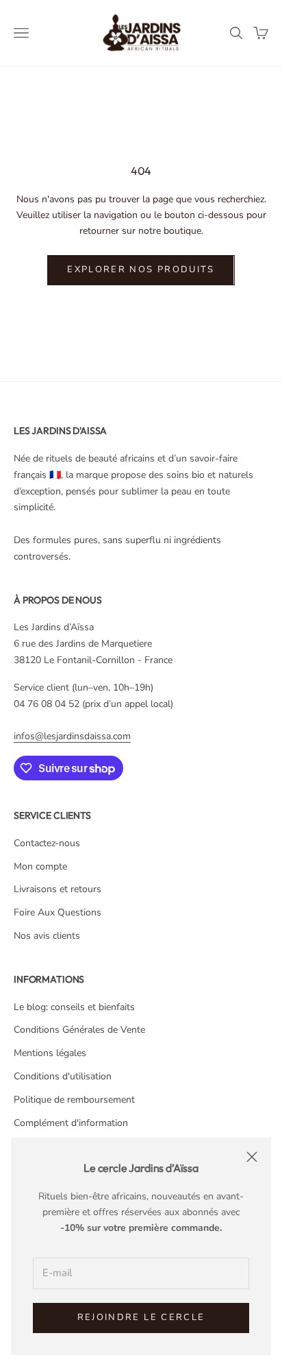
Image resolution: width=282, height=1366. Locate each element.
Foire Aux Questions (57, 912)
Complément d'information (71, 1122)
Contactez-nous (47, 843)
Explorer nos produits (140, 269)
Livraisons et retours (57, 889)
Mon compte (40, 866)
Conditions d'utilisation (63, 1076)
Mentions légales (50, 1052)
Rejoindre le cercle (141, 1317)
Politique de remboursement (74, 1099)
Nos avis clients (47, 935)
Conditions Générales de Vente (79, 1029)
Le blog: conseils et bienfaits (74, 1007)
